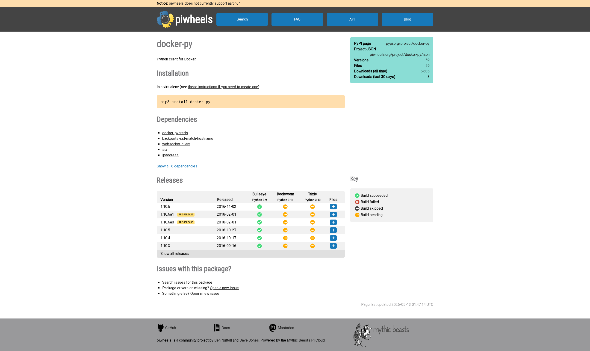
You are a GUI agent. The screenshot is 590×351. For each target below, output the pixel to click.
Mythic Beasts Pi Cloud (306, 340)
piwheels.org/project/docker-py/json (400, 54)
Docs (225, 328)
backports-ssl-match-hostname (187, 138)
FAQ (297, 19)
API (352, 19)
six (164, 149)
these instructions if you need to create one (223, 87)
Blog (407, 19)
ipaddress (170, 155)
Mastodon (286, 328)
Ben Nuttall (223, 340)
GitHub (170, 328)
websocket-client (176, 144)
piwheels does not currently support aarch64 (205, 3)
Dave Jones (249, 340)
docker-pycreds (175, 133)
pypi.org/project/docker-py (408, 43)
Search (242, 19)
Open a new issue (224, 288)
